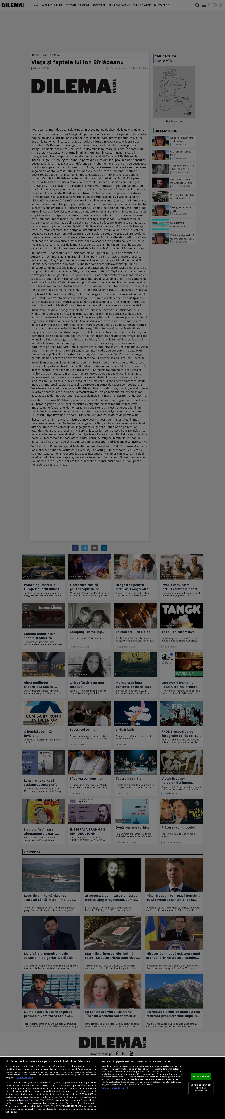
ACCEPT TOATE (201, 1076)
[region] (112, 1087)
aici (26, 1100)
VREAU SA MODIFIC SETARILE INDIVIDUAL (201, 1088)
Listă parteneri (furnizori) (114, 1088)
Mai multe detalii (24, 1077)
